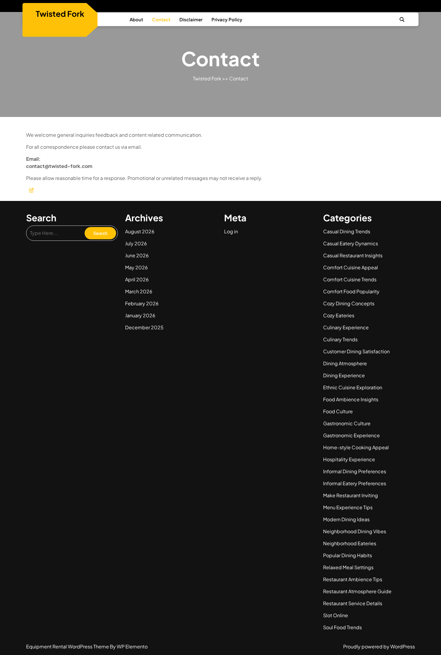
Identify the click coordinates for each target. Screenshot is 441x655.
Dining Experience (344, 375)
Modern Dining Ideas (346, 519)
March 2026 (138, 291)
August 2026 (139, 231)
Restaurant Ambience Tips (352, 579)
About (136, 19)
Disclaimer (190, 19)
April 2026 (137, 279)
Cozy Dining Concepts (348, 303)
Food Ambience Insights (350, 399)
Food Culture (338, 411)
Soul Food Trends (342, 627)
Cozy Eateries (338, 315)
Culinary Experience (346, 327)
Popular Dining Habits (347, 555)
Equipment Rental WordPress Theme (68, 646)
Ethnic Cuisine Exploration (352, 387)
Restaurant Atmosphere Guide (357, 591)
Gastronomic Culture (346, 423)
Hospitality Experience (349, 459)
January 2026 (140, 315)
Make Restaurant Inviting (350, 495)
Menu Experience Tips (348, 507)
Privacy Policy (227, 19)
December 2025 (144, 327)
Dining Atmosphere (345, 363)
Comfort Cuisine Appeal (350, 267)
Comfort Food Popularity (351, 291)
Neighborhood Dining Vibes (354, 531)
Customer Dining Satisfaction (356, 351)
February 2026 (142, 303)
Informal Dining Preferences (354, 471)
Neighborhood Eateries (349, 543)
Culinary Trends (340, 339)
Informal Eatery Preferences (354, 483)
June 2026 (137, 255)
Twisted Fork (60, 14)
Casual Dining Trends (346, 231)
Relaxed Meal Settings (348, 567)
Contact (161, 19)
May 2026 (136, 267)
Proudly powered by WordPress (379, 646)
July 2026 (136, 243)
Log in (231, 231)
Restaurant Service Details (352, 603)
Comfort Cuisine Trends (349, 279)
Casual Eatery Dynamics (350, 243)
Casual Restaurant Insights (352, 255)
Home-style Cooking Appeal (356, 447)
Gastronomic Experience (351, 435)
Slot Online (335, 615)
